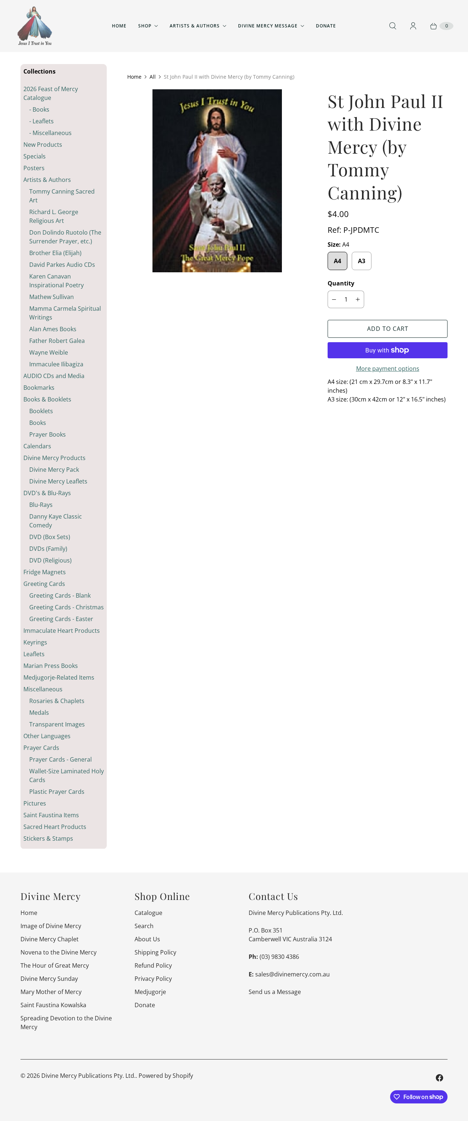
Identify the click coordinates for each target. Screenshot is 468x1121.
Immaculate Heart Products (61, 631)
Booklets (41, 411)
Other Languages (47, 736)
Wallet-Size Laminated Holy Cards (66, 775)
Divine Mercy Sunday (49, 979)
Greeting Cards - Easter (61, 619)
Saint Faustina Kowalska (53, 1005)
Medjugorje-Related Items (58, 677)
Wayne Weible (48, 352)
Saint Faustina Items (51, 815)
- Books (39, 109)
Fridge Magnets (44, 572)
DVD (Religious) (50, 560)
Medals (39, 713)
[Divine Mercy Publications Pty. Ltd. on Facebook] (439, 1077)
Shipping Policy (155, 952)
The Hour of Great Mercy (54, 965)
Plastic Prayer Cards (56, 792)
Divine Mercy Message (268, 26)
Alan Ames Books (52, 329)
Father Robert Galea (57, 341)
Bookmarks (38, 388)
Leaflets (34, 654)
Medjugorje (150, 992)
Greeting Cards (44, 584)
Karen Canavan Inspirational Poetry (56, 280)
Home (119, 26)
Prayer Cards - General (60, 759)
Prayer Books (47, 434)
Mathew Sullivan (51, 297)
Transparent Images (57, 724)
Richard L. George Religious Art (53, 216)
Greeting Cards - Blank (60, 595)
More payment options (387, 369)
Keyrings (35, 642)
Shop (144, 26)
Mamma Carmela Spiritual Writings (65, 312)
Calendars (37, 446)
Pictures (34, 803)
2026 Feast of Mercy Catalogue (50, 93)
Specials (34, 156)
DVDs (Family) (48, 549)
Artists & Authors (195, 26)
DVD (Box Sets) (49, 537)
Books (37, 423)
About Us (147, 939)
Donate (326, 26)
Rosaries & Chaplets (56, 701)
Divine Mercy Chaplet (49, 939)
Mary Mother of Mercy (51, 992)
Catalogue (148, 913)
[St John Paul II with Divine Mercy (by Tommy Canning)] (217, 180)
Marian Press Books (50, 666)
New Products (42, 145)
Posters (34, 168)
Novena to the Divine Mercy (58, 952)
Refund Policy (153, 965)
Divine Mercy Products (54, 458)
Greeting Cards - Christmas (66, 607)
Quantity (341, 283)
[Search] (392, 26)
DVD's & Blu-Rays (47, 493)
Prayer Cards (41, 748)
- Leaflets (41, 121)
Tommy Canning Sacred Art (62, 195)
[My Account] (413, 26)
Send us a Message (275, 992)
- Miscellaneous (50, 133)
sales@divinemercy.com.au (292, 974)
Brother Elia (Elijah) (55, 253)
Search (144, 926)
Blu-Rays (41, 505)
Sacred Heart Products (54, 827)
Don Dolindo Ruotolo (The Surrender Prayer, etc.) (65, 236)
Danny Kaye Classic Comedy (55, 520)
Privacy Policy (153, 979)
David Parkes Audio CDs (62, 265)
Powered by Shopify (166, 1076)
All (153, 76)
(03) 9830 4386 (279, 957)
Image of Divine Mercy (50, 926)
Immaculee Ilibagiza (56, 364)
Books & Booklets (47, 399)
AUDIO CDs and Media (53, 376)
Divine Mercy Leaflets (58, 481)
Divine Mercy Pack (54, 470)
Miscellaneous (43, 689)
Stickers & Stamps (48, 838)
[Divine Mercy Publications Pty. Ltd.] (35, 26)
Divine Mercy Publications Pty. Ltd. (88, 1076)
